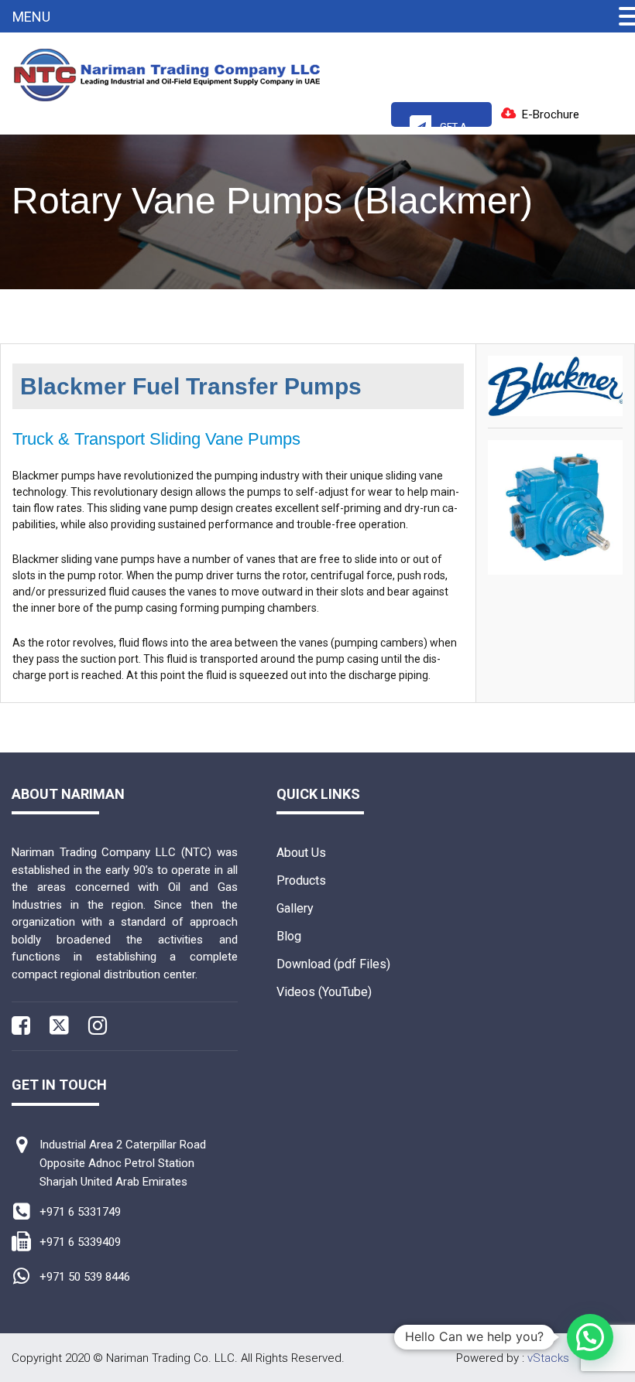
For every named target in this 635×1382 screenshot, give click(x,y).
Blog (288, 936)
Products (301, 880)
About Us (301, 852)
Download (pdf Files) (333, 964)
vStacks (548, 1358)
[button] (590, 1337)
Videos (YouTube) (324, 991)
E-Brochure (550, 114)
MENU (31, 17)
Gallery (295, 908)
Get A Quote (446, 124)
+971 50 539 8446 (84, 1277)
